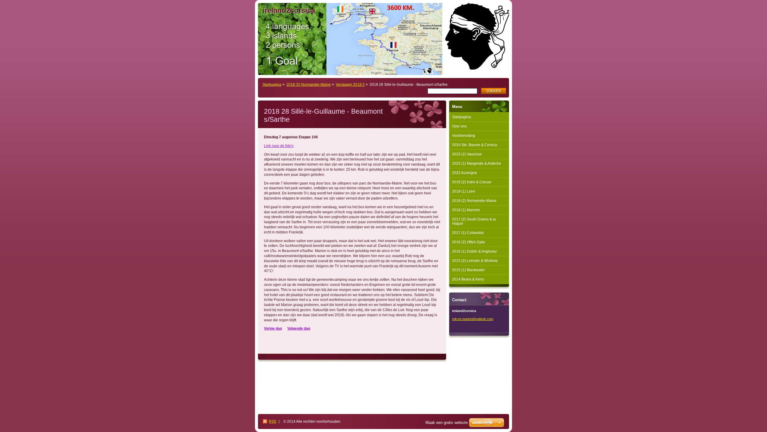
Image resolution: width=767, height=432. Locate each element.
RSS (272, 421)
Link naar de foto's (279, 146)
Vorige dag (273, 328)
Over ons (459, 126)
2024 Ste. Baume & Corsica (474, 145)
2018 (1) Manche (466, 210)
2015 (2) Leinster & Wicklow (475, 261)
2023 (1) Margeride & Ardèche (476, 163)
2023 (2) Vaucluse (467, 154)
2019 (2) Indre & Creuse (471, 182)
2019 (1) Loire (463, 191)
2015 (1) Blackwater (468, 270)
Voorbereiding (463, 136)
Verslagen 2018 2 (350, 84)
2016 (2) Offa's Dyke (468, 242)
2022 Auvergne (464, 173)
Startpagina (271, 84)
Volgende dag (298, 328)
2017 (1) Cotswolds (468, 233)
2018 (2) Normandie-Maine (308, 84)
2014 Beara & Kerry (468, 279)
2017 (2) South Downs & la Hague (474, 221)
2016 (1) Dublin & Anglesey (474, 251)
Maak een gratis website (446, 422)
